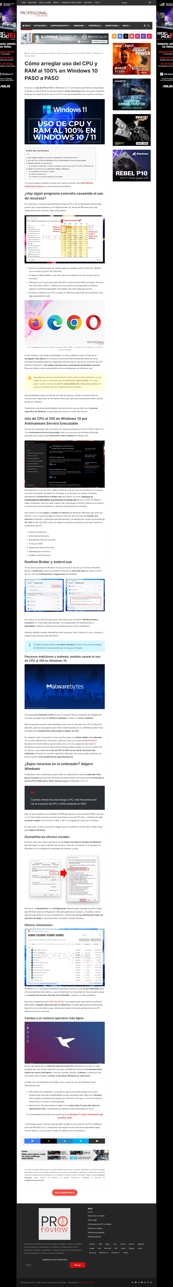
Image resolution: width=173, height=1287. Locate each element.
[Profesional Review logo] (34, 14)
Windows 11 (115, 1253)
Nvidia (123, 1248)
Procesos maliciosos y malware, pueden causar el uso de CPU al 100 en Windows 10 (62, 166)
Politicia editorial (94, 1237)
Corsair (122, 1244)
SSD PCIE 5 (88, 3)
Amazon (92, 1244)
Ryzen (140, 1248)
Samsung (92, 1253)
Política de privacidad (96, 1232)
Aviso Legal (92, 1220)
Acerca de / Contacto (96, 1216)
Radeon (131, 1248)
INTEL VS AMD (45, 3)
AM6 (24, 3)
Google (91, 1248)
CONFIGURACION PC (59, 26)
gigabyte (141, 1244)
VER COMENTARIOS (65, 1192)
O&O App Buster (57, 1001)
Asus (115, 1244)
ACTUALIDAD (39, 26)
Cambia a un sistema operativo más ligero (47, 177)
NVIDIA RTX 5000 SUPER (71, 3)
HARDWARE (78, 26)
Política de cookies (95, 1228)
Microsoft (107, 1248)
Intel (99, 1248)
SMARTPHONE (111, 26)
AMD (100, 1244)
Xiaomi (125, 1253)
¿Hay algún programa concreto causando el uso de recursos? (52, 158)
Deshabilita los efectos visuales (42, 171)
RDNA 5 (56, 3)
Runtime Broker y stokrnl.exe (40, 163)
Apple (108, 1244)
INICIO (27, 26)
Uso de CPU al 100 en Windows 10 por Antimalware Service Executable (57, 160)
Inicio (28, 53)
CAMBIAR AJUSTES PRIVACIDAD (54, 1260)
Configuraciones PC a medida (99, 1224)
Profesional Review (86, 1282)
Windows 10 (103, 1253)
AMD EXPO (32, 3)
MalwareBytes (90, 740)
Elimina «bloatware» (39, 174)
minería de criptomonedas (76, 380)
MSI (116, 1248)
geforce (131, 1244)
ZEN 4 (97, 3)
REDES (126, 26)
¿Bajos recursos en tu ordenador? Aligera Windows (48, 169)
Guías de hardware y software (44, 53)
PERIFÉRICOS (94, 26)
